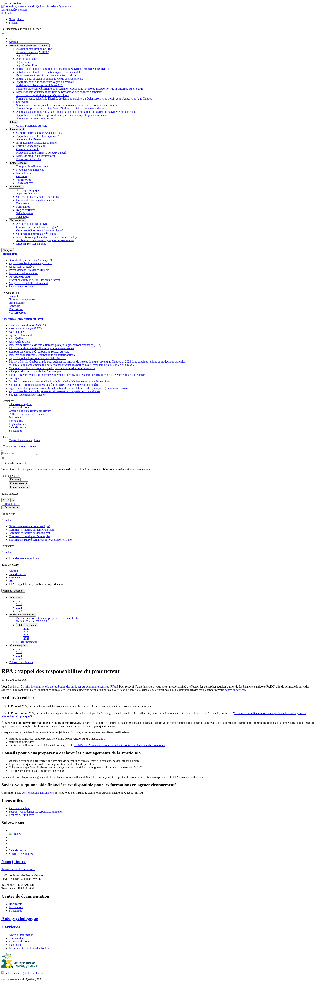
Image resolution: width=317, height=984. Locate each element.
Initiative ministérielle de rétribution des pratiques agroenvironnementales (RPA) (62, 68)
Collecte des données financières (35, 200)
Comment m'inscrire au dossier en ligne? (39, 230)
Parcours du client (19, 808)
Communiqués (18, 645)
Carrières (10, 927)
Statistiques (22, 216)
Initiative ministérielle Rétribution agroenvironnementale (48, 72)
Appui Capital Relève (28, 139)
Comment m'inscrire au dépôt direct (29, 532)
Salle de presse (24, 213)
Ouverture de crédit (27, 149)
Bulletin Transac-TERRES (31, 621)
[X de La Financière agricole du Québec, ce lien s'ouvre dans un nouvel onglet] (15, 833)
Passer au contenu (11, 3)
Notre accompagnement (30, 169)
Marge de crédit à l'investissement (35, 155)
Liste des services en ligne (31, 243)
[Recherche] (37, 454)
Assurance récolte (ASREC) (32, 52)
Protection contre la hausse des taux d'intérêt (41, 152)
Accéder (6, 520)
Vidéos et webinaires (21, 662)
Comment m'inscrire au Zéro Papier (36, 233)
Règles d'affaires (25, 210)
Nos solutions (24, 173)
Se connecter (17, 220)
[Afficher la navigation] (2, 33)
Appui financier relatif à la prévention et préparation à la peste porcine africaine (61, 115)
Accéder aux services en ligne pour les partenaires (45, 240)
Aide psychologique (27, 190)
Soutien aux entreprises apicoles (34, 118)
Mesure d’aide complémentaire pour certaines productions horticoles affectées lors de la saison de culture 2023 (79, 88)
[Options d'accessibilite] (2, 458)
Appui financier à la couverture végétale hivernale (45, 82)
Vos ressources (24, 182)
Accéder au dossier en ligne (32, 223)
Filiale (13, 122)
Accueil (13, 41)
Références (16, 186)
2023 (19, 610)
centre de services (235, 689)
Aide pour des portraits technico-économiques (42, 95)
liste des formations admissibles (35, 792)
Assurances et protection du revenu (29, 45)
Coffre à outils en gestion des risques (37, 196)
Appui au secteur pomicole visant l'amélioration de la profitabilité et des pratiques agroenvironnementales (76, 111)
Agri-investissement (27, 58)
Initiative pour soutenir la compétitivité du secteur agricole (49, 78)
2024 (12, 580)
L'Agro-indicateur (26, 641)
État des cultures (27, 625)
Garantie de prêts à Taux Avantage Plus (39, 132)
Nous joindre (16, 19)
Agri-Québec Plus (26, 65)
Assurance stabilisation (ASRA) (34, 48)
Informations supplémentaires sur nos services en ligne (47, 237)
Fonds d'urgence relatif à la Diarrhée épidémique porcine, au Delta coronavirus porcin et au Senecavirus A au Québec (84, 98)
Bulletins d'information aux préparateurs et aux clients (47, 618)
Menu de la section (13, 590)
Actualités (14, 577)
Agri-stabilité (23, 55)
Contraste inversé (19, 487)
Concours (21, 176)
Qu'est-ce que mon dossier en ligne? (37, 227)
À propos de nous (26, 193)
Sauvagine (22, 101)
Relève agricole (18, 162)
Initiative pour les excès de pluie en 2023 (39, 85)
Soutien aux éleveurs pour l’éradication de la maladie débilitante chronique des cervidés (66, 105)
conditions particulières (144, 777)
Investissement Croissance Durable (36, 142)
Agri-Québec (23, 62)
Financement (17, 129)
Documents (22, 203)
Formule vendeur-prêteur (30, 146)
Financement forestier (28, 159)
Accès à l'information (21, 934)
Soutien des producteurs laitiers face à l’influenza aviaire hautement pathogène (61, 108)
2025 (19, 604)
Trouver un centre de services (19, 446)
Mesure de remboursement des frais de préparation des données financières (59, 91)
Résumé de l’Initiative (21, 814)
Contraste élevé (18, 483)
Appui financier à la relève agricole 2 (37, 136)
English (13, 22)
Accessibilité (8, 503)
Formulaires (23, 206)
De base (14, 479)
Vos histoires (23, 179)
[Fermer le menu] (10, 39)
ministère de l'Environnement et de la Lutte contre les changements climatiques (119, 745)
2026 (19, 601)
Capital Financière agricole (31, 125)
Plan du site (15, 944)
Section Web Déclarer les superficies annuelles (36, 811)
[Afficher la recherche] (2, 450)
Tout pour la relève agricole (32, 166)
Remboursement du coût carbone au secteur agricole (46, 75)
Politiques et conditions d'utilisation (29, 948)
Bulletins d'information (22, 614)
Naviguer (7, 250)
